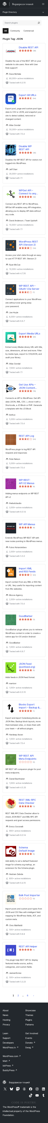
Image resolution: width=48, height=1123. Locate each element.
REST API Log (26, 435)
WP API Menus (27, 524)
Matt (6, 1061)
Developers (8, 1042)
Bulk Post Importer (29, 895)
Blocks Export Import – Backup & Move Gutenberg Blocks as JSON (29, 706)
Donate (30, 1042)
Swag (29, 1047)
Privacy (6, 1024)
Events (28, 1038)
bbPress (8, 1065)
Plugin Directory (10, 12)
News (5, 1015)
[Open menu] (43, 4)
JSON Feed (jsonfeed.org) (27, 665)
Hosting (6, 1020)
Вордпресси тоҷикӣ (19, 1082)
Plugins (28, 1020)
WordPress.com (12, 1056)
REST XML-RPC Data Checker (27, 801)
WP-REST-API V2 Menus (26, 481)
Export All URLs (27, 95)
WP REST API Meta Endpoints (27, 757)
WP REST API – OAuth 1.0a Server (29, 287)
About (6, 1010)
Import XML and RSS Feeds (27, 570)
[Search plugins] (38, 22)
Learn (5, 1033)
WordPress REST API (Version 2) (28, 243)
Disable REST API (28, 47)
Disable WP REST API (25, 148)
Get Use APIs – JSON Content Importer (27, 386)
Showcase (30, 1010)
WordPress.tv (11, 1047)
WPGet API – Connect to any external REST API (29, 192)
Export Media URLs (29, 333)
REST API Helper (28, 946)
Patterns (29, 1024)
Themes (29, 1015)
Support (6, 1038)
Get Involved (31, 1033)
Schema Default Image (27, 849)
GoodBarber (26, 616)
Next (33, 995)
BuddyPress (10, 1070)
